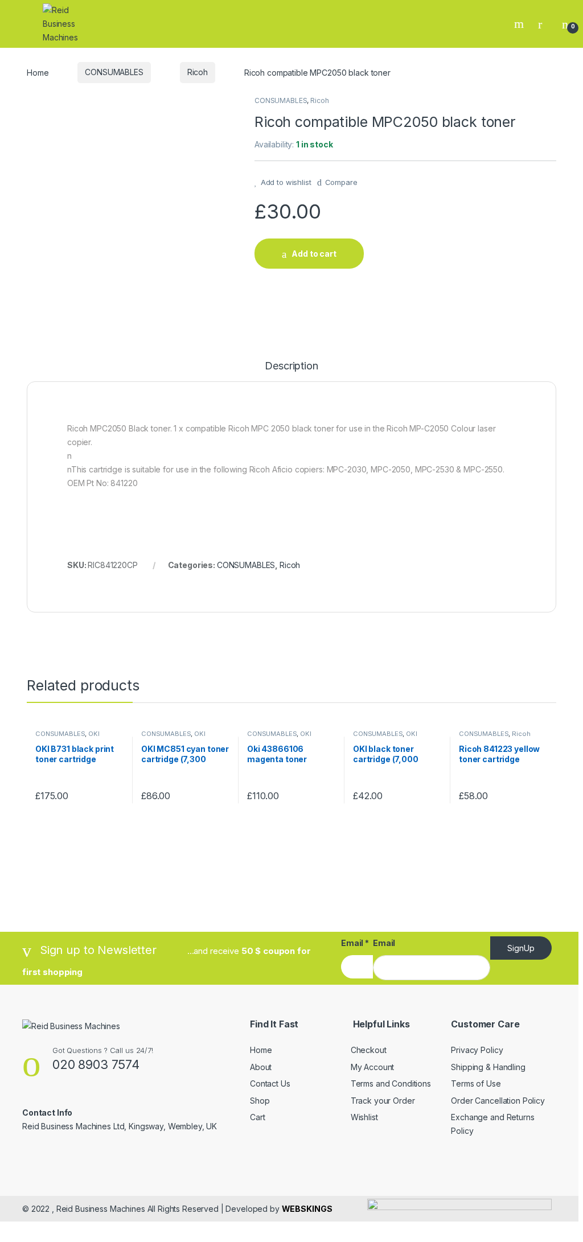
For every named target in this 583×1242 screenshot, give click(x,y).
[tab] (291, 371)
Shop (259, 1100)
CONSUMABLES (114, 72)
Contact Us (270, 1083)
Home (37, 72)
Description (291, 366)
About (261, 1067)
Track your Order (383, 1100)
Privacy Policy (477, 1050)
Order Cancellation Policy (498, 1100)
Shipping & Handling (488, 1067)
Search (520, 24)
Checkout (369, 1050)
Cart (257, 1117)
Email (355, 943)
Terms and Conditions (391, 1083)
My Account (373, 1067)
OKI (94, 734)
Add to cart (314, 253)
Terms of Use (475, 1083)
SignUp (521, 948)
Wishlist (364, 1117)
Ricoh (197, 72)
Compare (341, 182)
